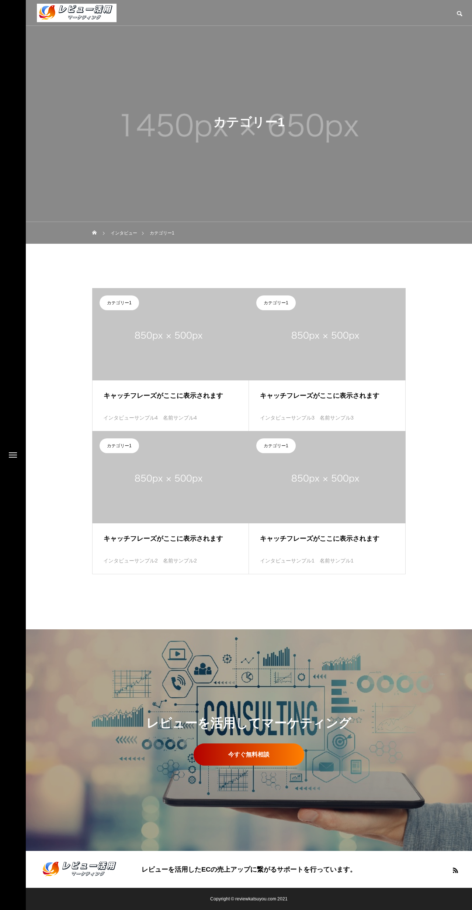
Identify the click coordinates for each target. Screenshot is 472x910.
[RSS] (455, 870)
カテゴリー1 (119, 302)
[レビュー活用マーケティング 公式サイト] (77, 13)
